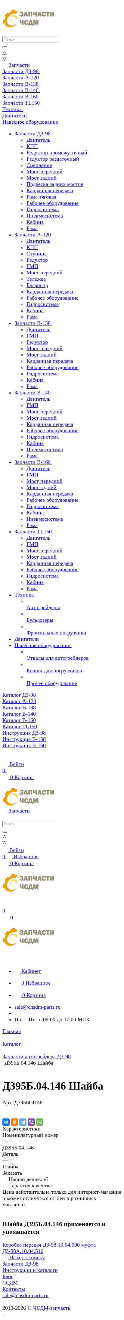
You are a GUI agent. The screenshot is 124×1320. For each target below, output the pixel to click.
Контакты (13, 1289)
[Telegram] (22, 1122)
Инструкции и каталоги (30, 1270)
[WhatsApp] (39, 1122)
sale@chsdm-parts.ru (37, 1007)
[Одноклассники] (14, 1122)
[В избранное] (5, 1109)
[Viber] (31, 1122)
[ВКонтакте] (6, 1122)
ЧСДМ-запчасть (51, 1308)
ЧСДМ (10, 1283)
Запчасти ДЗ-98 (20, 1264)
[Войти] (5, 904)
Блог (7, 1276)
